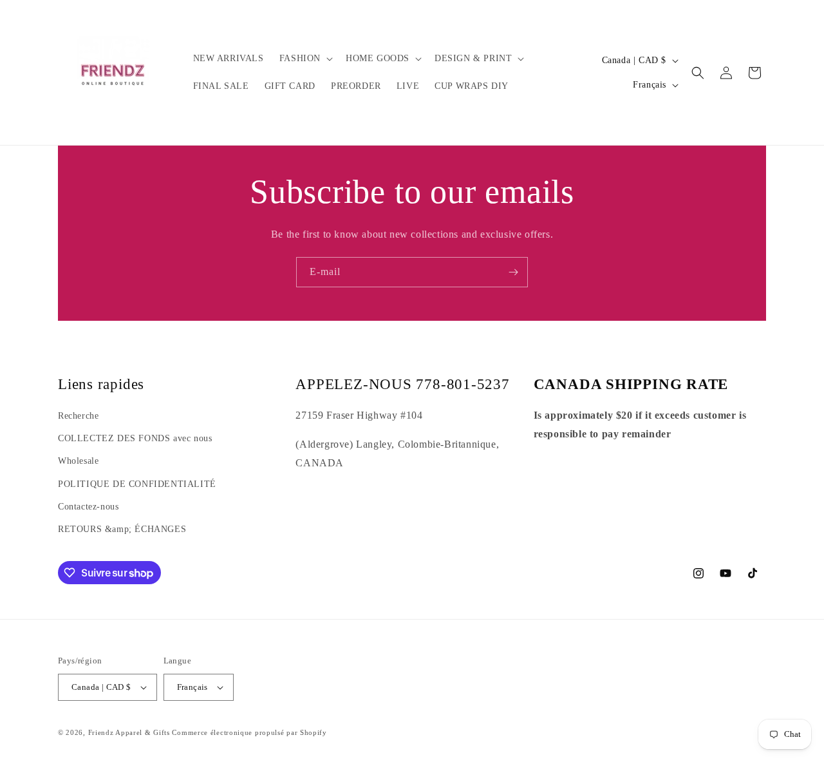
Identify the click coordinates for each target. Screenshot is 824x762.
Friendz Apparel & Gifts (130, 732)
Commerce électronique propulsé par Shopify (249, 732)
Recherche (78, 416)
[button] (305, 58)
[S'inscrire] (513, 272)
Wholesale (78, 461)
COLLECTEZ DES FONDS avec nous (135, 438)
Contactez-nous (88, 506)
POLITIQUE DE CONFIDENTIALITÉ (137, 484)
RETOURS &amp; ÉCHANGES (122, 529)
